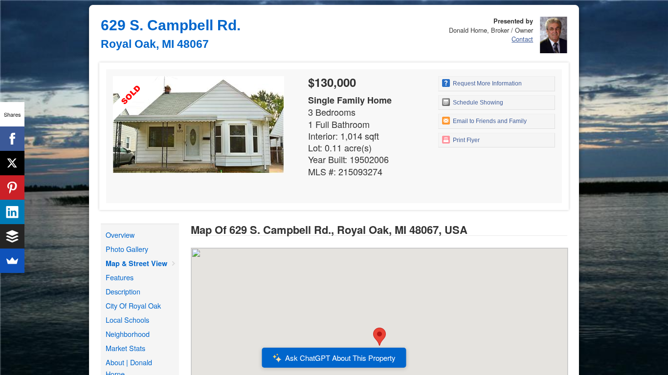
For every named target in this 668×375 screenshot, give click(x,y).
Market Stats (125, 348)
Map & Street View (136, 263)
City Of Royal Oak (133, 305)
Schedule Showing (477, 102)
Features (120, 277)
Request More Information (486, 83)
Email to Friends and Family (489, 121)
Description (123, 291)
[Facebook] (12, 138)
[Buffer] (12, 236)
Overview (120, 234)
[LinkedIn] (12, 212)
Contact (522, 38)
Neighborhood (128, 334)
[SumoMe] (12, 261)
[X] (12, 163)
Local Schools (127, 319)
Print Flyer (465, 140)
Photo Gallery (127, 249)
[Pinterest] (12, 187)
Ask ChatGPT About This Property (340, 358)
